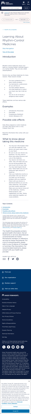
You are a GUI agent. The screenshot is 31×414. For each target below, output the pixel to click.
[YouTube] (12, 347)
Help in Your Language (8, 306)
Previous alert (8, 19)
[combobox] (11, 8)
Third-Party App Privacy (8, 326)
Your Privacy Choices (8, 316)
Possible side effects (9, 211)
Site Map (4, 337)
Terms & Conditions (7, 319)
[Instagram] (22, 347)
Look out (6, 12)
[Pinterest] (17, 347)
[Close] (29, 381)
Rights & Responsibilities (9, 323)
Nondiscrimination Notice (9, 302)
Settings (15, 406)
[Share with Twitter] (13, 259)
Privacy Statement (12, 403)
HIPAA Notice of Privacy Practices (11, 313)
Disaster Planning (7, 330)
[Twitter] (3, 347)
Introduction (6, 207)
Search (26, 8)
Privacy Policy (16, 227)
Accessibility (5, 299)
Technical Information (8, 333)
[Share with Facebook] (8, 259)
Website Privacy (6, 309)
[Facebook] (8, 347)
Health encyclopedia (10, 29)
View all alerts (26, 22)
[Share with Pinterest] (17, 259)
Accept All (15, 411)
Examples (6, 209)
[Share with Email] (4, 259)
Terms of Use (6, 227)
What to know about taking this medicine (15, 213)
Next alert (23, 19)
